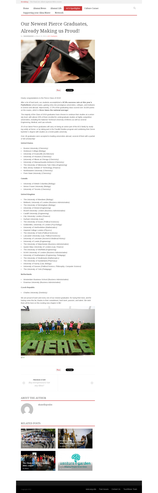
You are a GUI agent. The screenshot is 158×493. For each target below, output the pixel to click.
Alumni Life (56, 8)
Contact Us (116, 489)
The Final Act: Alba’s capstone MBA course (46, 2)
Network (59, 13)
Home (26, 8)
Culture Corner (91, 8)
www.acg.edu (91, 489)
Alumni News (39, 8)
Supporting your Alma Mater (36, 13)
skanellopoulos (45, 405)
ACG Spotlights (73, 8)
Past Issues (104, 489)
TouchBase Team (130, 489)
